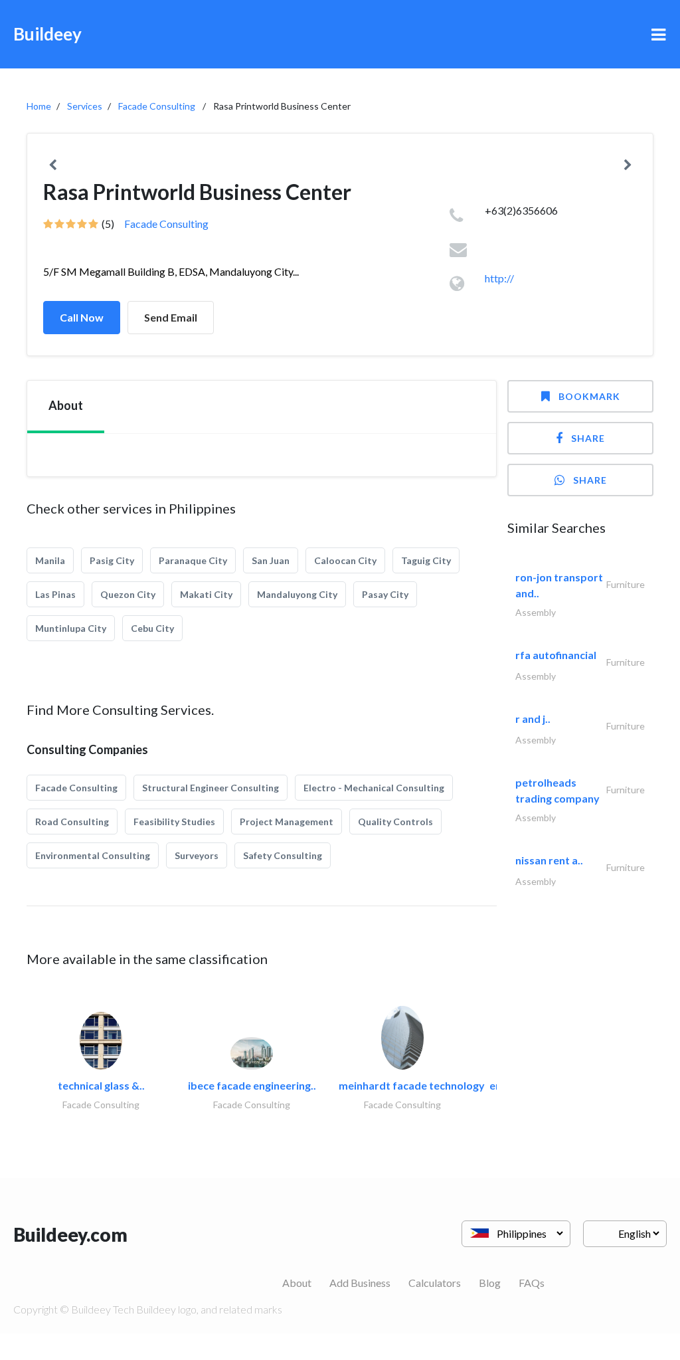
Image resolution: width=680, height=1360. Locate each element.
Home (39, 106)
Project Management (286, 821)
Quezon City (127, 594)
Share (588, 438)
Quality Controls (395, 821)
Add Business (359, 1282)
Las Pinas (55, 594)
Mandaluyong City (297, 594)
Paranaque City (193, 560)
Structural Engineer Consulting (210, 787)
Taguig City (426, 560)
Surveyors (196, 855)
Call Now (82, 317)
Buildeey (47, 34)
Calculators (434, 1282)
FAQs (532, 1282)
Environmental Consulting (92, 855)
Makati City (206, 594)
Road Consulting (72, 821)
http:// (499, 278)
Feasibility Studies (174, 821)
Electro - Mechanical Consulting (373, 787)
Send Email (170, 317)
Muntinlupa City (70, 628)
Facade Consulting (156, 106)
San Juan (271, 560)
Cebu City (152, 628)
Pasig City (112, 560)
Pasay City (385, 594)
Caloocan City (345, 560)
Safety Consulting (282, 855)
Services (84, 106)
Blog (490, 1282)
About (296, 1282)
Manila (50, 560)
